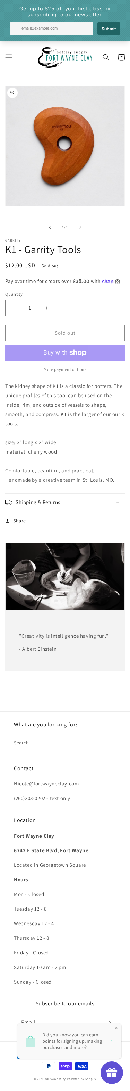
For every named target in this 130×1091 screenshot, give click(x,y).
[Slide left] (50, 227)
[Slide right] (80, 227)
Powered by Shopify (81, 1079)
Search (21, 743)
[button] (8, 57)
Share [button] (19, 521)
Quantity (14, 294)
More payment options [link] (65, 369)
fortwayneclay (55, 1079)
